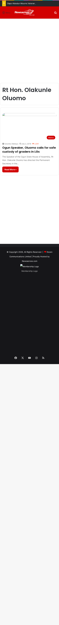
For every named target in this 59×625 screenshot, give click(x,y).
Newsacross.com (29, 261)
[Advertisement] (29, 50)
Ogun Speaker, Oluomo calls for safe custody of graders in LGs (29, 150)
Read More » (10, 169)
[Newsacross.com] (23, 12)
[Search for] (55, 13)
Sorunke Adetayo (11, 144)
